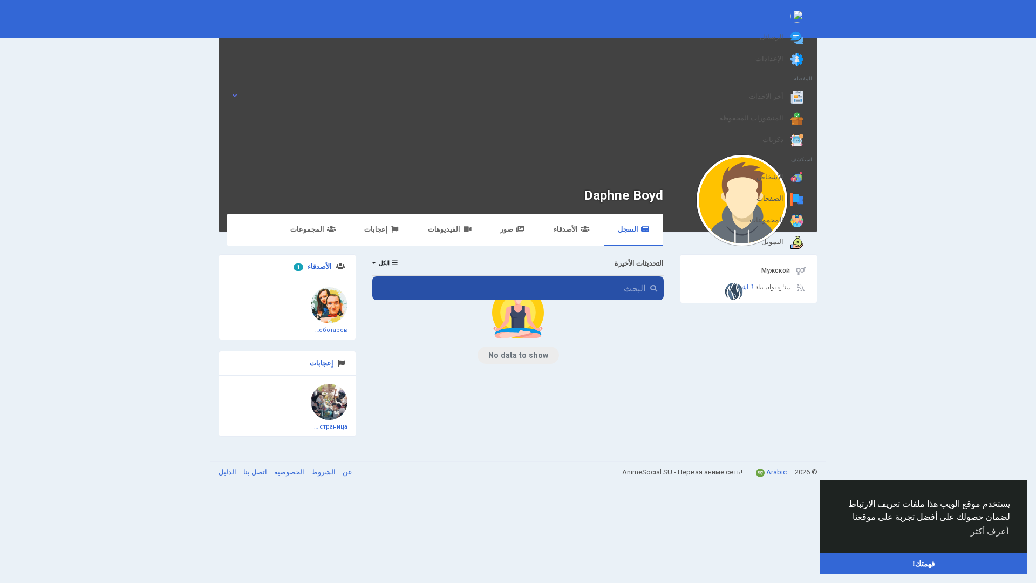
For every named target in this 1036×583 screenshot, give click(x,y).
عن (346, 472)
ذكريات (773, 139)
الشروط (323, 472)
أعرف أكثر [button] (989, 531)
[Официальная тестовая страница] (329, 402)
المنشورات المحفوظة (752, 118)
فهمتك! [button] (923, 563)
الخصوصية (288, 472)
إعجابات (321, 363)
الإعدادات (770, 59)
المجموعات (767, 220)
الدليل (227, 472)
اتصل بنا (254, 472)
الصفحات (770, 198)
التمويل (773, 242)
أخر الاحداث (767, 96)
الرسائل (772, 37)
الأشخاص (770, 177)
